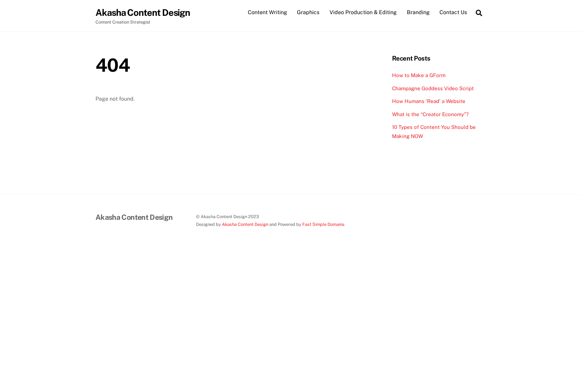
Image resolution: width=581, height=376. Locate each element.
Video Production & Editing (363, 12)
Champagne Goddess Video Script (433, 88)
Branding (418, 12)
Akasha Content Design (245, 224)
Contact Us (453, 12)
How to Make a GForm (419, 75)
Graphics (308, 12)
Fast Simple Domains (323, 224)
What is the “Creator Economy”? (430, 114)
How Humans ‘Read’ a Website (428, 101)
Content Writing (267, 12)
